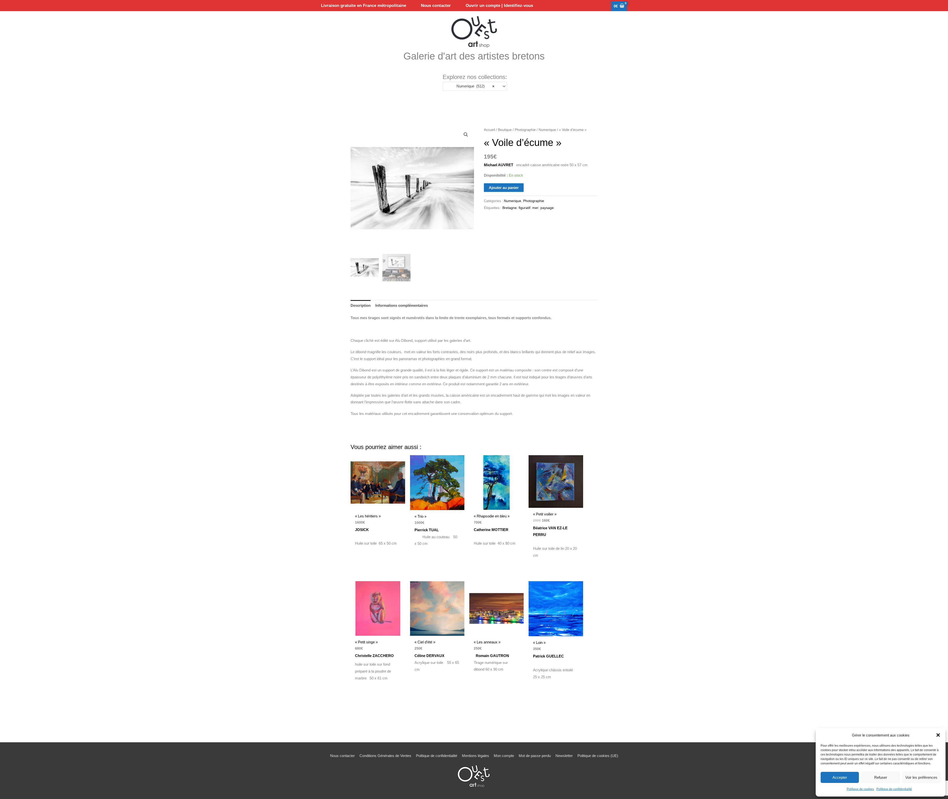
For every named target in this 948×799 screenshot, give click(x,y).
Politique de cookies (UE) (597, 756)
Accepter (839, 777)
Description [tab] (361, 305)
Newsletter (564, 756)
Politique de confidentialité (894, 789)
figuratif (524, 208)
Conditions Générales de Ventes (385, 756)
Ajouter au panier (504, 187)
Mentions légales (475, 756)
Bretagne (509, 208)
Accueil (489, 130)
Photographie (525, 130)
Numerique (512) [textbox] (474, 86)
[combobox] (475, 86)
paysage (547, 208)
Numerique (547, 130)
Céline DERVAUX (429, 656)
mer (535, 208)
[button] (938, 735)
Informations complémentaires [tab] (401, 305)
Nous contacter (342, 756)
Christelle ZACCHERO (374, 656)
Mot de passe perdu (535, 756)
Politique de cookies (860, 789)
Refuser (880, 777)
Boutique (505, 130)
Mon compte (504, 756)
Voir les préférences (921, 777)
